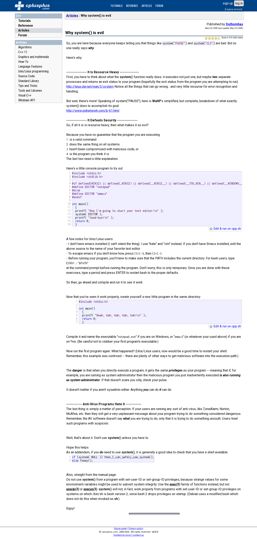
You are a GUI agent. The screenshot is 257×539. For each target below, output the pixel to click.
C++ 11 (22, 52)
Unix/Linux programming (33, 71)
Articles (23, 30)
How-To (23, 62)
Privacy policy (135, 528)
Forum (22, 35)
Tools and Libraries (30, 90)
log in (239, 3)
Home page (120, 528)
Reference (25, 25)
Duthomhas (234, 24)
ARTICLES (147, 5)
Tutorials (24, 21)
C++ (18, 16)
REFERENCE (132, 5)
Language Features (30, 66)
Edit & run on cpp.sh (227, 228)
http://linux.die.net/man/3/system (90, 86)
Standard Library (28, 81)
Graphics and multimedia (33, 57)
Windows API (26, 100)
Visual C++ (24, 95)
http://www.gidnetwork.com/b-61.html (92, 111)
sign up (228, 3)
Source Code (26, 76)
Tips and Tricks (27, 86)
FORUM (159, 5)
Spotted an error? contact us (128, 535)
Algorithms (25, 47)
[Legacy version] (233, 9)
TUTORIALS (116, 5)
